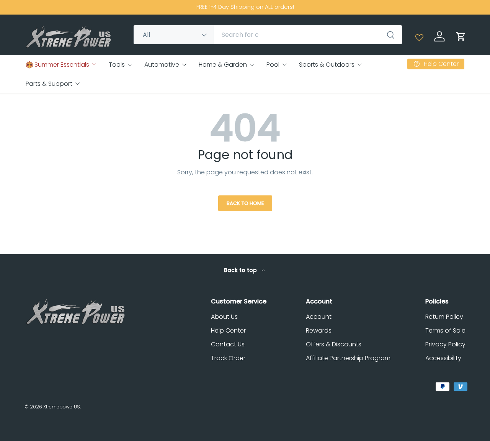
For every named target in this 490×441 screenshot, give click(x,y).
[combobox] (268, 34)
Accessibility (443, 358)
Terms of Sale (445, 330)
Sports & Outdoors (326, 64)
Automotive (161, 64)
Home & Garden (223, 64)
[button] (460, 36)
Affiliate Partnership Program (348, 358)
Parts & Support (49, 83)
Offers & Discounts (333, 344)
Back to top (241, 270)
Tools (117, 64)
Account (319, 316)
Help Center (228, 330)
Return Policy (444, 316)
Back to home (245, 203)
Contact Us (228, 344)
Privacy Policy (445, 344)
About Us (224, 316)
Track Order (228, 358)
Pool (272, 64)
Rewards (319, 330)
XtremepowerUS (61, 406)
